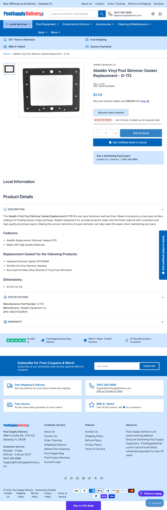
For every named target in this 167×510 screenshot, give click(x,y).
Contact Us (102, 159)
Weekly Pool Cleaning (56, 448)
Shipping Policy (94, 436)
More (54, 32)
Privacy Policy (93, 444)
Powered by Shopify (45, 490)
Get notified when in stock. (130, 142)
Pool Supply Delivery (22, 490)
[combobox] (77, 14)
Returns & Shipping (139, 3)
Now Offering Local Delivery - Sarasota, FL (28, 3)
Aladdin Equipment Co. (104, 64)
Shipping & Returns (55, 444)
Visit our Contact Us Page (109, 391)
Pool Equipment (46, 24)
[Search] (102, 14)
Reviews (159, 3)
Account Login (52, 462)
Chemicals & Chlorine (75, 24)
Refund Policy (93, 440)
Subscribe (149, 365)
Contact (99, 3)
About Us (86, 3)
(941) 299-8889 (129, 159)
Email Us (115, 159)
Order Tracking (116, 3)
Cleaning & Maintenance (133, 24)
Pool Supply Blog (54, 453)
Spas (41, 32)
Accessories (103, 24)
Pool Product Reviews (57, 457)
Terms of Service (95, 448)
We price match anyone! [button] (111, 112)
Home (6, 54)
